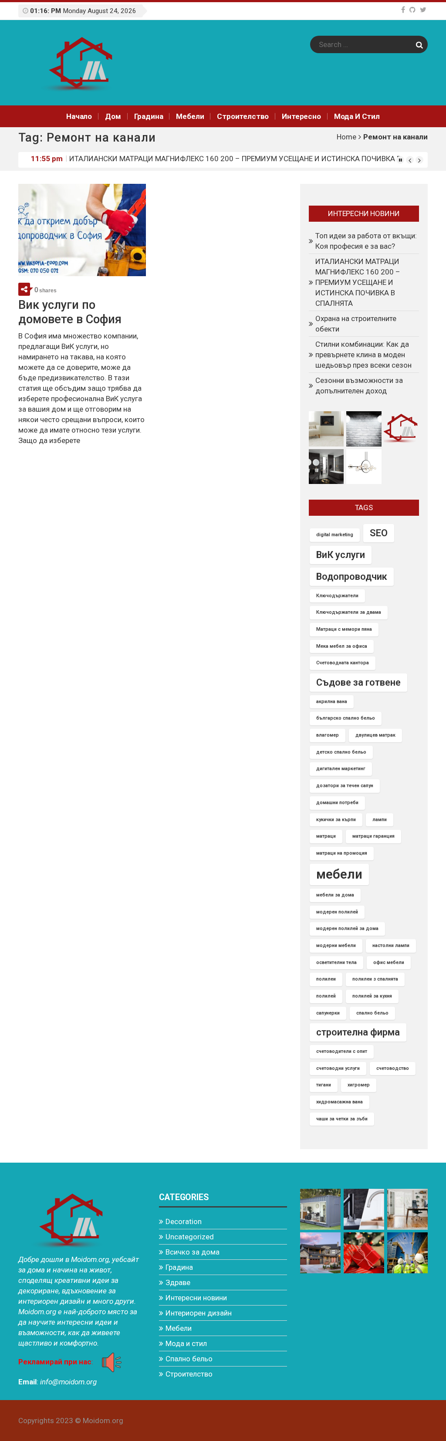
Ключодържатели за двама (348, 612)
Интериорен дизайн (199, 1313)
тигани (323, 1085)
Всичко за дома (193, 1252)
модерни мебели (336, 945)
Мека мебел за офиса (341, 646)
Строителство (243, 116)
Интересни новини (196, 1297)
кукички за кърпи (336, 819)
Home (346, 136)
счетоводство (392, 1068)
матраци (326, 836)
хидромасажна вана (339, 1102)
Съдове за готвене (358, 682)
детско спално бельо (341, 752)
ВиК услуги (340, 554)
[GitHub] (412, 10)
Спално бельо (189, 1358)
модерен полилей (337, 912)
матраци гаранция (373, 836)
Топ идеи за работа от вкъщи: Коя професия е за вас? (366, 240)
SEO (379, 533)
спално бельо (372, 1013)
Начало (79, 116)
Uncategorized (190, 1236)
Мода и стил (357, 116)
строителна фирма (358, 1032)
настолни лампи (390, 945)
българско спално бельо (345, 718)
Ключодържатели (337, 596)
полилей (326, 996)
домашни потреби (337, 802)
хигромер (359, 1085)
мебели (339, 874)
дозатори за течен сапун (344, 785)
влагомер (327, 735)
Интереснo (301, 116)
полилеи (326, 979)
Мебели (190, 116)
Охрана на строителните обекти (122, 159)
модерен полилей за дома (347, 928)
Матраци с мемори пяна (344, 629)
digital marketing (334, 535)
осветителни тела (336, 962)
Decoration (184, 1221)
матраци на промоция (341, 853)
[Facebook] (403, 10)
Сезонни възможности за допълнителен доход (359, 385)
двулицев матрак (375, 735)
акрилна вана (331, 701)
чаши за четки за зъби (342, 1119)
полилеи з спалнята (375, 979)
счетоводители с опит (341, 1051)
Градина (148, 116)
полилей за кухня (372, 996)
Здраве (178, 1282)
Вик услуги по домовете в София (70, 312)
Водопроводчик (351, 576)
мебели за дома (335, 895)
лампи (379, 819)
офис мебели (388, 962)
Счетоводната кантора (342, 663)
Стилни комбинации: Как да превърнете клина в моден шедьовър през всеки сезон (363, 354)
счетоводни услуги (338, 1068)
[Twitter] (423, 10)
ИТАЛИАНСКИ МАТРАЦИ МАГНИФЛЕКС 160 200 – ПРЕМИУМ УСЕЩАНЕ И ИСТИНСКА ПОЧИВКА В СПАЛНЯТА (357, 282)
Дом (113, 116)
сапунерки (328, 1013)
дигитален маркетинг (340, 768)
